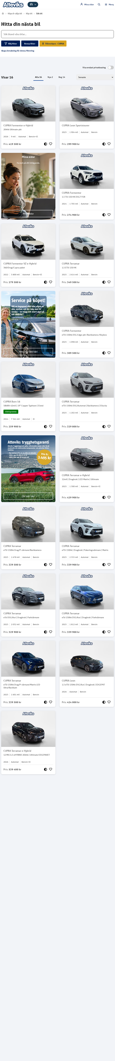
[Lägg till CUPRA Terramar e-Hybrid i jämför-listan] (103, 497)
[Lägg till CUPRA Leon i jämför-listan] (103, 702)
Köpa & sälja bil (15, 13)
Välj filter (12, 43)
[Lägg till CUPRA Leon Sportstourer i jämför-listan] (103, 144)
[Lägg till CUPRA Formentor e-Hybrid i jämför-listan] (45, 144)
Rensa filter (29, 43)
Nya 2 (50, 77)
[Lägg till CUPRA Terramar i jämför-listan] (103, 282)
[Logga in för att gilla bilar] (50, 144)
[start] (3, 13)
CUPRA (54, 43)
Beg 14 (62, 77)
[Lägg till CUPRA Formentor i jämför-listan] (103, 215)
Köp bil (29, 13)
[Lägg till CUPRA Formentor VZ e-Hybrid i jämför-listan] (45, 282)
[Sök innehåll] (99, 5)
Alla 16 (38, 77)
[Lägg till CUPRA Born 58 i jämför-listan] (45, 426)
